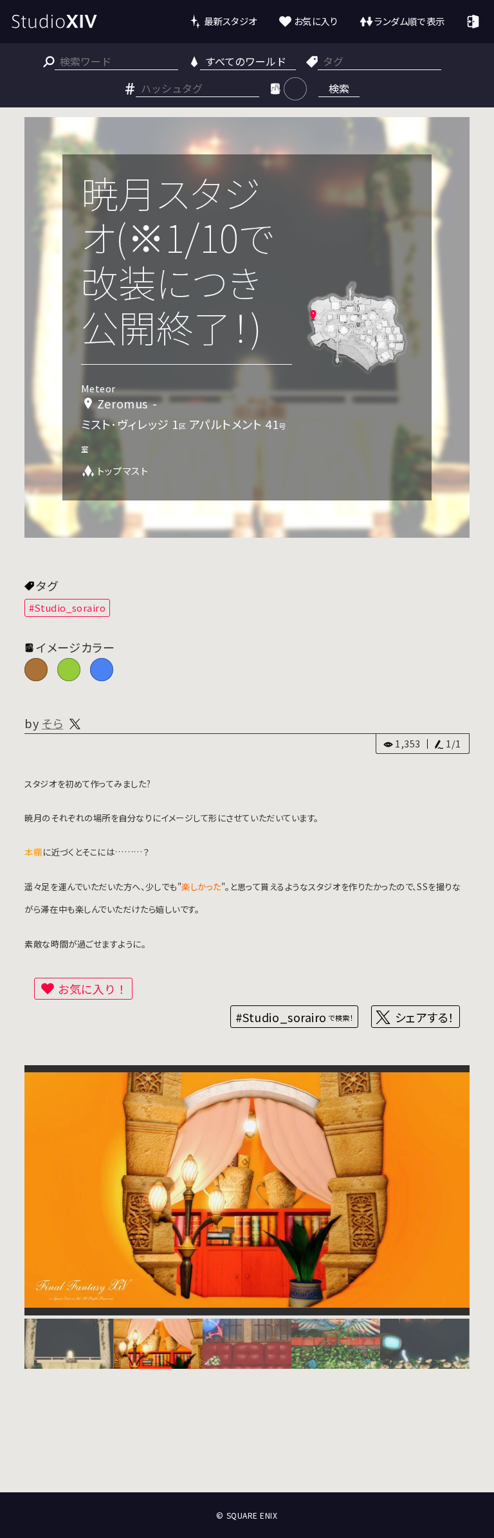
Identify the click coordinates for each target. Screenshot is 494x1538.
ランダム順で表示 (409, 21)
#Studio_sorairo (67, 607)
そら (52, 723)
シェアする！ (425, 1017)
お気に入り (316, 21)
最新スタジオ (230, 21)
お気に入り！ (92, 988)
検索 (339, 88)
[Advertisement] (247, 1445)
